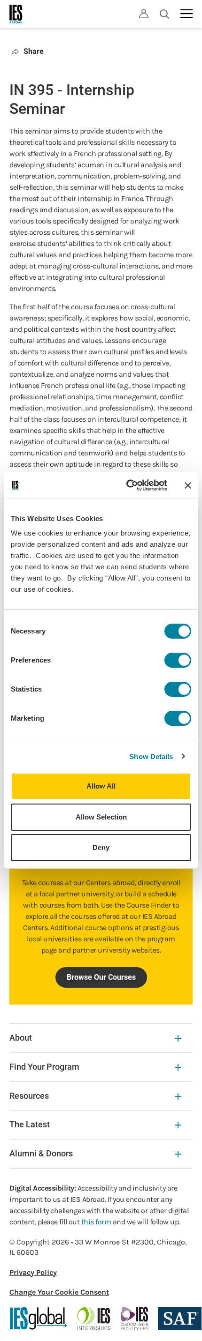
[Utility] (143, 13)
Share (33, 51)
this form (96, 1221)
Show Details (151, 756)
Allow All (101, 786)
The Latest (29, 1124)
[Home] (16, 14)
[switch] (177, 660)
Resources (29, 1096)
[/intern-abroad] (94, 1318)
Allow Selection (101, 817)
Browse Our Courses (101, 977)
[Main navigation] (186, 13)
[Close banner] (188, 485)
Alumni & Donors (41, 1153)
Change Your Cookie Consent (59, 1292)
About (20, 1038)
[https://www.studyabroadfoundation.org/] (180, 1318)
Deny (101, 847)
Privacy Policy (33, 1272)
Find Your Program (44, 1067)
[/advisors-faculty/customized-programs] (134, 1318)
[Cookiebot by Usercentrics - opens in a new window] (127, 485)
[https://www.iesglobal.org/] (38, 1318)
